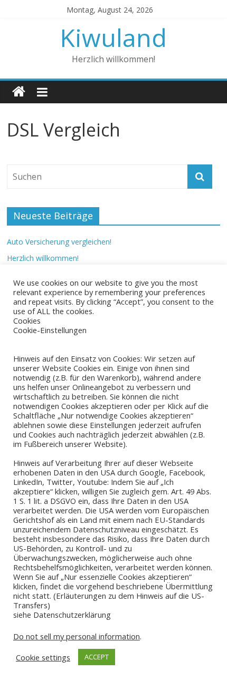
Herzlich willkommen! (43, 258)
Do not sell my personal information (76, 636)
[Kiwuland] (19, 92)
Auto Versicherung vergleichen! (59, 242)
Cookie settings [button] (43, 657)
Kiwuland (113, 37)
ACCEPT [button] (96, 656)
